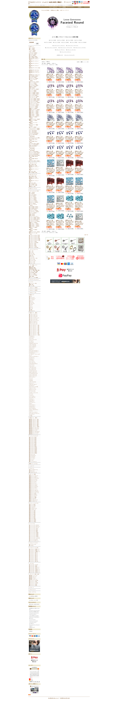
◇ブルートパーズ (32, 387)
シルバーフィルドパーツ (33, 249)
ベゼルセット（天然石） (33, 287)
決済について (31, 598)
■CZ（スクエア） (32, 456)
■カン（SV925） (32, 192)
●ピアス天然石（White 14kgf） (33, 157)
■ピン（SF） (31, 252)
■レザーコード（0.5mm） (34, 580)
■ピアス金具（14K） (33, 176)
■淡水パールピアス (32, 498)
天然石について (32, 627)
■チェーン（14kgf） (33, 83)
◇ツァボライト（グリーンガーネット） (34, 355)
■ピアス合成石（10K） (33, 172)
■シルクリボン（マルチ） (33, 564)
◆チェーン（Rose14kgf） (34, 151)
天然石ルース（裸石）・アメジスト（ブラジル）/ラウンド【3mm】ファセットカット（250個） (69, 91)
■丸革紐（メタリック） (33, 579)
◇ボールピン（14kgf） (33, 52)
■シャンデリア (31, 299)
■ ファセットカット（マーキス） (80, 47)
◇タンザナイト (31, 385)
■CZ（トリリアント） (33, 461)
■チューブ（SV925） (33, 198)
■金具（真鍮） (31, 276)
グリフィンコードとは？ (33, 620)
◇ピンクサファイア (32, 369)
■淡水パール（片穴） (33, 496)
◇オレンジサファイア (33, 372)
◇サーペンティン (32, 377)
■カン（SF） (31, 250)
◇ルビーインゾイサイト (33, 412)
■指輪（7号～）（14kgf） (34, 113)
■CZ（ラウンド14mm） (33, 449)
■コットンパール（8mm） (33, 531)
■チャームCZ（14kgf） (33, 95)
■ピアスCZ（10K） (32, 171)
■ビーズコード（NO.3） (33, 555)
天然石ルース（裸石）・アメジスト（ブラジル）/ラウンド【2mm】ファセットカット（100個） (60, 76)
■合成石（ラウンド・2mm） (34, 419)
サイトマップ (86, 7)
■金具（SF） (31, 255)
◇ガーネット (31, 349)
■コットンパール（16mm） (34, 536)
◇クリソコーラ (31, 361)
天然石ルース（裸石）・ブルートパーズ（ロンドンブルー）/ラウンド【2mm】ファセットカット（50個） (50, 206)
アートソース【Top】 (45, 10)
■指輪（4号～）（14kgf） (34, 112)
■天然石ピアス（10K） (33, 165)
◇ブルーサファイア (32, 367)
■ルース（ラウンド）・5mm (34, 328)
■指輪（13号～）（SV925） (34, 226)
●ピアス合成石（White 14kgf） (33, 159)
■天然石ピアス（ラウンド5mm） (33, 66)
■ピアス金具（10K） (33, 164)
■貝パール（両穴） (32, 504)
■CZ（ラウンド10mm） (33, 447)
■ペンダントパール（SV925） (34, 221)
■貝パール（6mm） (32, 514)
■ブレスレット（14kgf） (34, 107)
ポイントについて (32, 602)
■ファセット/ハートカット (34, 320)
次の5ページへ (52, 64)
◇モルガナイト (31, 401)
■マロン (30, 296)
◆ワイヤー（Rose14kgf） (34, 154)
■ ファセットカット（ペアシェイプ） (65, 47)
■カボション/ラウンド (33, 321)
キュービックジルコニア (33, 435)
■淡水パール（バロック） (33, 490)
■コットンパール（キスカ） (34, 525)
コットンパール (32, 523)
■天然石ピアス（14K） (33, 177)
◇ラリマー (31, 410)
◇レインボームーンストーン (34, 413)
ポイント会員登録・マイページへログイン (67, 7)
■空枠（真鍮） (31, 266)
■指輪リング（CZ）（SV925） (34, 231)
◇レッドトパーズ (32, 391)
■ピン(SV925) (32, 193)
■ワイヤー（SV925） (33, 197)
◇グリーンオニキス (32, 345)
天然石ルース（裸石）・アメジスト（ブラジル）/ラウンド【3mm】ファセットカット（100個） (60, 91)
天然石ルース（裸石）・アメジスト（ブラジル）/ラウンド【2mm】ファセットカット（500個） (79, 76)
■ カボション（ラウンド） (60, 49)
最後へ (57, 64)
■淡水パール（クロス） (33, 485)
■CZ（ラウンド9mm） (33, 445)
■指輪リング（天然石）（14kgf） (33, 117)
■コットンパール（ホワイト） (34, 526)
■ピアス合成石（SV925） (34, 208)
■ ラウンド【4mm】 (69, 40)
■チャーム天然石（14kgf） (34, 93)
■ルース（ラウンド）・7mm (34, 331)
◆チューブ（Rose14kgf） (34, 144)
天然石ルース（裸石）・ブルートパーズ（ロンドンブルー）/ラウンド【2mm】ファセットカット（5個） (69, 188)
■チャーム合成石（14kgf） (34, 92)
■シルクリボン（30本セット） (34, 570)
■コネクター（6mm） (33, 243)
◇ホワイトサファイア (33, 375)
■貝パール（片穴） (32, 505)
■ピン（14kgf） (32, 49)
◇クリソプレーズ (32, 362)
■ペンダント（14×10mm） (34, 242)
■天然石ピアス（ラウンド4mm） (33, 64)
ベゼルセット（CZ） (33, 292)
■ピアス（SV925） (32, 203)
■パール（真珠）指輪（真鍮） (34, 270)
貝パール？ (31, 618)
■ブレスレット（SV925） (34, 202)
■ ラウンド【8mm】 (65, 42)
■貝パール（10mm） (32, 519)
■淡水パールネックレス (33, 499)
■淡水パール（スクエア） (33, 486)
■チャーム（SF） (32, 259)
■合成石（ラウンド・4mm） (34, 421)
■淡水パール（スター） (33, 487)
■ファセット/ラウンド (33, 314)
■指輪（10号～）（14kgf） (34, 114)
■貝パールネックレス (33, 508)
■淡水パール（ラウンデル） (34, 478)
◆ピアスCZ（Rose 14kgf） (34, 143)
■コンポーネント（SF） (33, 258)
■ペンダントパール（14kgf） (34, 102)
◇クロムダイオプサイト (33, 363)
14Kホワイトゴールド (33, 188)
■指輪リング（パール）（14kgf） (33, 123)
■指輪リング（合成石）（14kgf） (33, 121)
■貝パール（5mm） (32, 513)
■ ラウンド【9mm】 (73, 42)
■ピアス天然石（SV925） (34, 206)
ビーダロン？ (31, 623)
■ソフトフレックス (32, 544)
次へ (47, 64)
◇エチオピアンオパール (33, 343)
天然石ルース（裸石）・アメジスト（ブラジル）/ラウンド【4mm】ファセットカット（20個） (50, 107)
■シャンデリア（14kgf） (34, 106)
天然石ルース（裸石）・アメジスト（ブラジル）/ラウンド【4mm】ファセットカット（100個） (60, 107)
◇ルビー (30, 403)
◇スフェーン (31, 383)
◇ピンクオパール (32, 397)
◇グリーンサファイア (33, 374)
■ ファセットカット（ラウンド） (59, 45)
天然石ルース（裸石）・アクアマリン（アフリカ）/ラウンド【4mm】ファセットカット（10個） (60, 205)
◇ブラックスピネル (32, 381)
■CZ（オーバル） (32, 454)
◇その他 (30, 415)
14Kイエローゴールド (33, 174)
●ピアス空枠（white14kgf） (34, 155)
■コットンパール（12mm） (34, 533)
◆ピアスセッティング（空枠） (34, 137)
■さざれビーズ (31, 310)
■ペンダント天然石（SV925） (34, 217)
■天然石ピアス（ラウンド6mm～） (34, 68)
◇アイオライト (31, 336)
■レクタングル (31, 303)
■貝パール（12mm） (32, 520)
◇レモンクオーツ (32, 406)
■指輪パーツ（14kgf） (33, 108)
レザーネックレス (32, 589)
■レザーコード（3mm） (33, 585)
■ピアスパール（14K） (33, 185)
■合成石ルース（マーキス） (34, 432)
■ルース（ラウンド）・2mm (34, 325)
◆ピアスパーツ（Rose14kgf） (32, 136)
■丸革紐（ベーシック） (33, 575)
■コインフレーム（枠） (33, 97)
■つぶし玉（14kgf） (33, 54)
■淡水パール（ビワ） (33, 481)
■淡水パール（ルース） (33, 495)
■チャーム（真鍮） (32, 273)
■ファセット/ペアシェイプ (34, 317)
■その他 (30, 309)
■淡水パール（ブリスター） (34, 491)
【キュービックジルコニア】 (69, 55)
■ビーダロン (31, 545)
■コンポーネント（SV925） (34, 211)
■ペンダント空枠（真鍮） (33, 271)
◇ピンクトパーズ (32, 390)
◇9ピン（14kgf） (32, 51)
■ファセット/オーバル (33, 315)
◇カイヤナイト (31, 348)
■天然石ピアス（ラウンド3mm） (33, 62)
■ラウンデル (31, 302)
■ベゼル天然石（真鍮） (33, 272)
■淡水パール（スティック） (34, 492)
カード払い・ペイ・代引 (33, 600)
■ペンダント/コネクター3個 (34, 236)
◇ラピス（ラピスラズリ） (33, 409)
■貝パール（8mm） (32, 516)
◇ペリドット (31, 398)
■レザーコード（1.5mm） (34, 582)
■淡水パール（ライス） (33, 479)
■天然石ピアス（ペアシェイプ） (34, 73)
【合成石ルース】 (60, 55)
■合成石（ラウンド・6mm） (34, 424)
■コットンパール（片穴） (33, 528)
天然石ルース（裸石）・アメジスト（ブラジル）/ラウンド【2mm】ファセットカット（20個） (50, 76)
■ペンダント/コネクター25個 (34, 240)
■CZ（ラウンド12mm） (33, 448)
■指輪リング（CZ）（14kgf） (34, 119)
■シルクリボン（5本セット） (34, 568)
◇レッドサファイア (32, 368)
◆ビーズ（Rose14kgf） (33, 134)
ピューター (31, 281)
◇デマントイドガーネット (33, 356)
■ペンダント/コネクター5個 (34, 237)
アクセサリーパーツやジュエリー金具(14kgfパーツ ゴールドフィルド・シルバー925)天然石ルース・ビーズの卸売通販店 (50, 5)
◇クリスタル (31, 360)
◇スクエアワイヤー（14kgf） (34, 129)
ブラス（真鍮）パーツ (33, 265)
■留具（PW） (31, 284)
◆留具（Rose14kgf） (33, 145)
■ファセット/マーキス (33, 319)
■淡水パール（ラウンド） (33, 475)
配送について (31, 594)
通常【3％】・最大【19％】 (34, 604)
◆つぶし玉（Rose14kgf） (34, 133)
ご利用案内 (79, 7)
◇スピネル (31, 380)
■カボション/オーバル (33, 322)
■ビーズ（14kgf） (32, 55)
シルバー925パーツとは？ (34, 615)
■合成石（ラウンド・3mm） (34, 420)
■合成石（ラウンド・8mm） (34, 425)
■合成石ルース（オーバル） (34, 427)
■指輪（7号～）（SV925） (34, 223)
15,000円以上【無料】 (33, 596)
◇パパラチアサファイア (33, 373)
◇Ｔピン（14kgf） (32, 50)
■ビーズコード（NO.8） (33, 560)
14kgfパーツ (31, 46)
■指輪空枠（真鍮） (32, 267)
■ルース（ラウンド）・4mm (34, 327)
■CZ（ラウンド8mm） (33, 444)
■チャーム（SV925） (33, 212)
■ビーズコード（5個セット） (34, 550)
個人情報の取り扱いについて (53, 698)
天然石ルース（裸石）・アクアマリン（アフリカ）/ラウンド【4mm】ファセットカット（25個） (79, 223)
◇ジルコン (31, 379)
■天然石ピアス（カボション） (34, 74)
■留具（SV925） (32, 215)
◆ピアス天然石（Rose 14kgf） (33, 140)
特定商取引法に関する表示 (65, 698)
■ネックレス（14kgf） (33, 84)
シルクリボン (31, 563)
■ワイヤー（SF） (32, 263)
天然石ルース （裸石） (33, 312)
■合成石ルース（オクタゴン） (34, 431)
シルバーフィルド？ (32, 614)
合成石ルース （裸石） (33, 417)
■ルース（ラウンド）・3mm (34, 326)
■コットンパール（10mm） (34, 532)
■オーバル (31, 308)
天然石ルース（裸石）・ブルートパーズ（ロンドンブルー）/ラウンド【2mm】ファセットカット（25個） (79, 188)
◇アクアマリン (31, 337)
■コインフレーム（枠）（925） (33, 234)
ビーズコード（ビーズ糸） (34, 547)
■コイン (30, 305)
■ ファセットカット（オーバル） (72, 45)
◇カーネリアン (31, 357)
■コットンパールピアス (33, 539)
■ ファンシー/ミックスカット (65, 51)
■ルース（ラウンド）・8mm (34, 332)
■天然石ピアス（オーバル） (34, 70)
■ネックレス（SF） (32, 260)
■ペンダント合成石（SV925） (34, 218)
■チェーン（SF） (32, 261)
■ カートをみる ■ (53, 7)
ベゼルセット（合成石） (33, 290)
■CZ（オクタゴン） (32, 455)
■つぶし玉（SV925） (33, 194)
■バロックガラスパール (33, 469)
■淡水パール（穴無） (33, 497)
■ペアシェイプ (31, 297)
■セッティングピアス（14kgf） (33, 80)
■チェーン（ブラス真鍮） (33, 277)
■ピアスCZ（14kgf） (33, 77)
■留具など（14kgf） (33, 86)
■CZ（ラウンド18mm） (33, 451)
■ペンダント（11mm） (33, 241)
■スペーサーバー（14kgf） (34, 89)
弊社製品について (32, 606)
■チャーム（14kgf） (33, 91)
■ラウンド (31, 301)
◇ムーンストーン (32, 402)
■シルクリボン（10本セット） (34, 569)
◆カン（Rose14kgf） (33, 130)
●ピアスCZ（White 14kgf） (34, 160)
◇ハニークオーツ (32, 396)
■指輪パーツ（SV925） (33, 222)
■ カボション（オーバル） (71, 49)
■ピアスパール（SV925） (34, 210)
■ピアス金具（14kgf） (33, 56)
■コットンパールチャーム (33, 540)
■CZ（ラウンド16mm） (33, 450)
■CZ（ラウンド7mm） (33, 443)
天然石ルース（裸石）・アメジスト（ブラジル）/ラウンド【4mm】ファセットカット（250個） (69, 107)
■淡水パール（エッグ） (33, 480)
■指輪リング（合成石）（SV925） (33, 230)
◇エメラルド (31, 342)
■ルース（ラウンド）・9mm (34, 333)
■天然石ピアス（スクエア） (34, 71)
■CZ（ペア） (31, 460)
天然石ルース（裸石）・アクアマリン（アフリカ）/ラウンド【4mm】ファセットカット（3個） (60, 169)
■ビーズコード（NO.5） (33, 557)
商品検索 (31, 42)
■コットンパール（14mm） (34, 534)
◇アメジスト (31, 338)
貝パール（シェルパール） (34, 503)
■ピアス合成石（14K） (33, 184)
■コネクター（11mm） (33, 246)
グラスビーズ (31, 468)
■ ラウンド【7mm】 (56, 42)
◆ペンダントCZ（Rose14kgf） (32, 150)
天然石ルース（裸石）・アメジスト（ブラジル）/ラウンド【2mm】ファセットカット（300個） (69, 76)
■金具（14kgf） (32, 87)
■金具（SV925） (32, 214)
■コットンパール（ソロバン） (34, 537)
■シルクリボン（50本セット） (34, 572)
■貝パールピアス (32, 507)
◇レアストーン (31, 414)
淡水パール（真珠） (32, 474)
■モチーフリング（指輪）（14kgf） (33, 125)
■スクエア (31, 307)
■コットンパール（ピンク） (34, 527)
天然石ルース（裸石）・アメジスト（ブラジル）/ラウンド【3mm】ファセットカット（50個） (50, 91)
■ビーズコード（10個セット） (34, 551)
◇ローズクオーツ (32, 404)
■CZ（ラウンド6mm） (33, 442)
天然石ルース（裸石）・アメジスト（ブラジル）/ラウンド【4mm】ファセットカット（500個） (79, 107)
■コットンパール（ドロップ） (34, 538)
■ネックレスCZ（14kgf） (34, 85)
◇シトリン (31, 378)
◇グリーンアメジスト (33, 339)
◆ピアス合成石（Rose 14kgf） (33, 142)
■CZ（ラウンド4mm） (33, 439)
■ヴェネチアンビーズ (33, 472)
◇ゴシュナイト (31, 366)
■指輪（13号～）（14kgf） (34, 115)
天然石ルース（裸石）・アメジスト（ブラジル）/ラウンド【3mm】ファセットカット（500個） (79, 91)
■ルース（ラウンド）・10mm (34, 334)
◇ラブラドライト (32, 407)
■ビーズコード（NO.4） (33, 556)
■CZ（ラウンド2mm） (33, 437)
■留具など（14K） (32, 186)
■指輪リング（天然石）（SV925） (33, 228)
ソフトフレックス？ (32, 622)
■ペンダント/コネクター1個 (34, 235)
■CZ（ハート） (32, 459)
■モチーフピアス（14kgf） (34, 81)
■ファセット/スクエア (33, 316)
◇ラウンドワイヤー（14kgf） (34, 128)
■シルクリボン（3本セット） (34, 567)
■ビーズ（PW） (32, 285)
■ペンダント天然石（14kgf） (34, 98)
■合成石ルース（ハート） (33, 433)
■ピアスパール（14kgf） (34, 78)
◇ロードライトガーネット (33, 350)
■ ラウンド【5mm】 (78, 40)
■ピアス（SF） (32, 253)
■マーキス (31, 304)
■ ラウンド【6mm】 (48, 42)
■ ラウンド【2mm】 (52, 40)
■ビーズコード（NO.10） (34, 561)
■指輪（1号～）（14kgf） (34, 110)
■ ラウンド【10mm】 (83, 42)
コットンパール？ (32, 619)
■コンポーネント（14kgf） (34, 104)
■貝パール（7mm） (32, 515)
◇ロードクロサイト (32, 408)
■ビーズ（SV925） (32, 196)
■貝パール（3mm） (32, 510)
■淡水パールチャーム (33, 501)
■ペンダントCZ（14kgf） (34, 101)
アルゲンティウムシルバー (34, 279)
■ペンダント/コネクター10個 (34, 238)
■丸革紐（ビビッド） (33, 576)
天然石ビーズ (31, 294)
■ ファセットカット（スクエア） (51, 47)
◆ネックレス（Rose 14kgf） (34, 152)
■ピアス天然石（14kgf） (34, 57)
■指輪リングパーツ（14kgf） (34, 109)
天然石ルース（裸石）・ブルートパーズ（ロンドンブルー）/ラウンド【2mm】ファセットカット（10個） (50, 170)
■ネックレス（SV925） (33, 200)
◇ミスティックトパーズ (33, 392)
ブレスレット (31, 587)
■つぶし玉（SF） (32, 254)
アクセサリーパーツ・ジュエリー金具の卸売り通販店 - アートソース (49, 2)
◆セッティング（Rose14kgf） (32, 148)
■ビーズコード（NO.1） (33, 552)
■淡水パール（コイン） (33, 484)
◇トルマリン (31, 395)
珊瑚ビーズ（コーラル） (33, 463)
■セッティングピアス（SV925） (33, 205)
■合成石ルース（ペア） (33, 430)
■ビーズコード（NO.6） (33, 558)
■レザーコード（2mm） (33, 584)
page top (86, 234)
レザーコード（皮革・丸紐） (34, 574)
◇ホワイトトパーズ (32, 389)
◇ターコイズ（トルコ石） (33, 386)
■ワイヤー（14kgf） (33, 127)
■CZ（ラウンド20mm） (33, 453)
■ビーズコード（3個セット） (34, 549)
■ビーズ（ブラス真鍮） (33, 275)
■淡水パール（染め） (33, 493)
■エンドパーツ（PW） (33, 283)
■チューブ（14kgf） (33, 90)
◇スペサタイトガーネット (33, 351)
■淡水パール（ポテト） (33, 476)
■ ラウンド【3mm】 (61, 40)
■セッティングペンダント (33, 103)
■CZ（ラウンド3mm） (33, 438)
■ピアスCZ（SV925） (33, 209)
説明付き (43, 61)
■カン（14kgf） (32, 48)
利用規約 (30, 629)
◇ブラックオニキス (32, 344)
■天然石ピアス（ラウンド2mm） (33, 59)
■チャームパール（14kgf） (34, 96)
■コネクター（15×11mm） (34, 247)
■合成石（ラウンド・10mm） (34, 426)
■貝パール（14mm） (32, 521)
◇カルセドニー (31, 358)
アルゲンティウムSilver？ (34, 616)
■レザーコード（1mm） (33, 581)
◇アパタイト (31, 340)
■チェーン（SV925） (33, 199)
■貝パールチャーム (32, 509)
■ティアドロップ (32, 298)
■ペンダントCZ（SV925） (34, 220)
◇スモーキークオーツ (33, 384)
